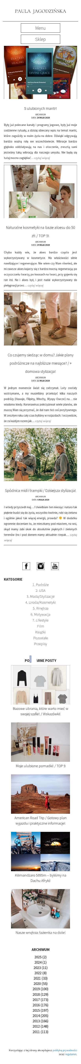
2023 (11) (41, 967)
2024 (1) (40, 962)
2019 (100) (40, 988)
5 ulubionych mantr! (40, 108)
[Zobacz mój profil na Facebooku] (26, 565)
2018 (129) (40, 994)
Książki (40, 632)
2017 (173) (40, 999)
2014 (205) (40, 1015)
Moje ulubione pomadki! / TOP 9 (40, 765)
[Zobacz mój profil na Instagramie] (40, 565)
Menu (40, 28)
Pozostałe (40, 637)
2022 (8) (40, 973)
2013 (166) (40, 1021)
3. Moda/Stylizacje (40, 596)
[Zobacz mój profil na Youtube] (55, 565)
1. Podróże (40, 584)
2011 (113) (40, 1031)
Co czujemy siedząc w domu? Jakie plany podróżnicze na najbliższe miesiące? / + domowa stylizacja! (41, 363)
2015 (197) (40, 1010)
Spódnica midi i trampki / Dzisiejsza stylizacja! (40, 490)
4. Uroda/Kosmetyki (40, 602)
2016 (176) (40, 1005)
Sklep (40, 39)
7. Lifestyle (40, 620)
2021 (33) (41, 978)
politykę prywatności (65, 1050)
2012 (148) (40, 1026)
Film (40, 626)
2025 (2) (40, 957)
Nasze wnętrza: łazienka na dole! (41, 932)
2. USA (40, 590)
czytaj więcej (42, 158)
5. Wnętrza (40, 608)
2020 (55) (41, 983)
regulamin (70, 1054)
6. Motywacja (40, 614)
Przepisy (40, 643)
